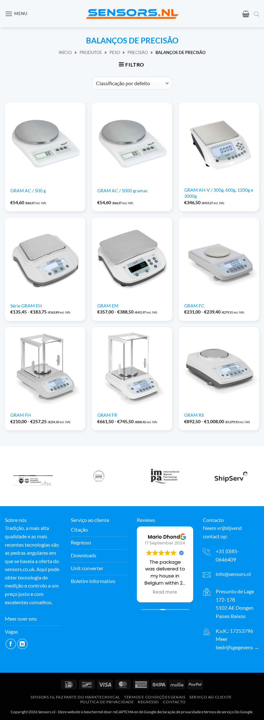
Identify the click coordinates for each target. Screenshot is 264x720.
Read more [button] (165, 592)
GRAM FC (194, 305)
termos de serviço (219, 712)
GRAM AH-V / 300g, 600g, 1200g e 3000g (218, 193)
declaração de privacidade (179, 712)
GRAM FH (20, 415)
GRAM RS (194, 415)
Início (65, 52)
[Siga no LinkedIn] (22, 644)
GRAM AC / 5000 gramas (122, 190)
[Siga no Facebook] (10, 644)
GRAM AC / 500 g (28, 190)
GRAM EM (107, 305)
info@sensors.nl (233, 574)
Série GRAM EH (26, 305)
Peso (114, 52)
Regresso (148, 701)
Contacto (174, 701)
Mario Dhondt (165, 536)
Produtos (91, 52)
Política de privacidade (107, 701)
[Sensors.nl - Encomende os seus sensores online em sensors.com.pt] (132, 14)
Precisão (137, 52)
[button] (16, 14)
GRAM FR (107, 415)
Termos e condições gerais (154, 697)
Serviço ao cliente (210, 697)
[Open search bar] (256, 13)
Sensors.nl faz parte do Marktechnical (75, 697)
